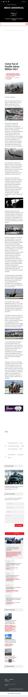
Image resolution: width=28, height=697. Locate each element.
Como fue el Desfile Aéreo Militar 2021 (12, 66)
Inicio (6, 679)
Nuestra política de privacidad (14, 693)
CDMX (22, 446)
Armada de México (11, 73)
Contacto (11, 679)
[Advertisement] (14, 47)
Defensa (6, 489)
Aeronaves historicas (14, 551)
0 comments (8, 78)
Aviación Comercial (13, 552)
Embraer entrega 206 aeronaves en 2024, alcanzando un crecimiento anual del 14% (13, 599)
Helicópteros (14, 554)
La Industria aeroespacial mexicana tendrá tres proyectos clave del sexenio (13, 565)
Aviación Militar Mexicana (14, 74)
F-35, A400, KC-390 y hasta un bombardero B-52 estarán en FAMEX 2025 (12, 549)
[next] (21, 482)
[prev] (6, 482)
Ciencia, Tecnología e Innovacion (13, 554)
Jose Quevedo (9, 77)
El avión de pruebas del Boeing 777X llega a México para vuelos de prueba (11, 657)
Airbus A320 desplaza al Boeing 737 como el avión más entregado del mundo (10, 641)
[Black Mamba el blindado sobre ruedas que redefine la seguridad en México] (15, 477)
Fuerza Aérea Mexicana (11, 75)
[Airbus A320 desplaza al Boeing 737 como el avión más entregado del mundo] (8, 636)
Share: (6, 431)
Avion (21, 443)
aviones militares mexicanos (13, 446)
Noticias (18, 75)
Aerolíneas (8, 551)
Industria (11, 556)
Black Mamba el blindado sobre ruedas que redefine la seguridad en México (13, 4)
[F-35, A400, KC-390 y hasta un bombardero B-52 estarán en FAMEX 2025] (14, 540)
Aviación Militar (20, 454)
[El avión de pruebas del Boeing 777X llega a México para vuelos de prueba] (8, 652)
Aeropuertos (11, 644)
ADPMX (6, 685)
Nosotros (7, 681)
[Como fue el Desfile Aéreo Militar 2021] (14, 88)
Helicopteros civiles (9, 555)
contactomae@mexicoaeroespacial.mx (16, 689)
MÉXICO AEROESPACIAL (14, 8)
